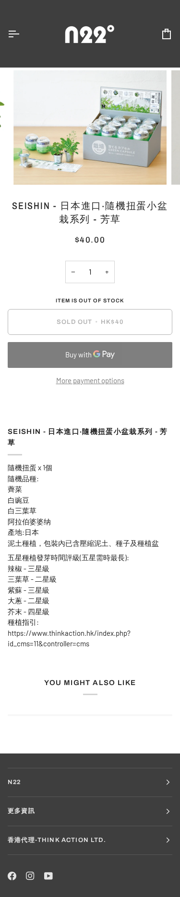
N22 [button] (14, 782)
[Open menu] (22, 33)
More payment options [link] (90, 380)
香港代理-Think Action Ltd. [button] (57, 840)
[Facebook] (12, 876)
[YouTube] (48, 876)
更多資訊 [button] (21, 811)
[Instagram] (30, 876)
